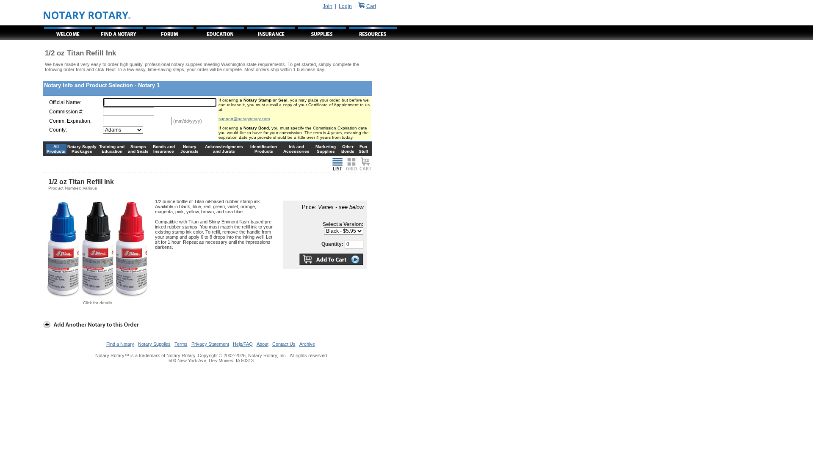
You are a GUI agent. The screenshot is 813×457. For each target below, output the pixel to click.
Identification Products (263, 149)
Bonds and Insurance (164, 149)
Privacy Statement (210, 344)
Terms (181, 344)
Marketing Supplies (325, 149)
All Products (56, 149)
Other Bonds (347, 149)
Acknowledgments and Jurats (224, 149)
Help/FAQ (243, 344)
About (262, 344)
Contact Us (284, 344)
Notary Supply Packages (82, 149)
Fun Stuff (363, 149)
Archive (307, 344)
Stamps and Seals (138, 149)
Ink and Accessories (296, 149)
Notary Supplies (154, 344)
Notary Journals (189, 149)
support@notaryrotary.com (244, 118)
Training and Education (111, 149)
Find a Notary (120, 344)
